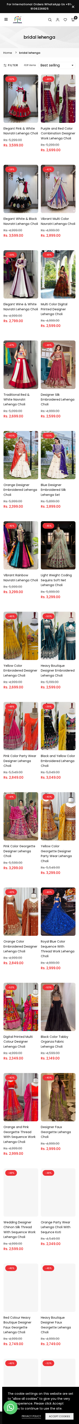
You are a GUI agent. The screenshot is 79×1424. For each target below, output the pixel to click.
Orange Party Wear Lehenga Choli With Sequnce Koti (55, 1227)
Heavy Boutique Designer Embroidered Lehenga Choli (58, 670)
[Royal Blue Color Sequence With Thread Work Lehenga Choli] (58, 911)
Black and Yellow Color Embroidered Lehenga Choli (58, 761)
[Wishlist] (65, 19)
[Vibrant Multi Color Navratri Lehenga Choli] (58, 189)
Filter (13, 65)
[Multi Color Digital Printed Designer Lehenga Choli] (58, 274)
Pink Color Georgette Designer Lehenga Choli (19, 851)
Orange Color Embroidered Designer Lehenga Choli (20, 946)
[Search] (50, 19)
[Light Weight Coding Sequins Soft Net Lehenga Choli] (58, 545)
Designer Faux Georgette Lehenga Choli (56, 1132)
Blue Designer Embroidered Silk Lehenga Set (53, 490)
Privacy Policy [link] (31, 1416)
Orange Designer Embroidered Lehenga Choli (20, 490)
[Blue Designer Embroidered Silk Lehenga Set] (58, 455)
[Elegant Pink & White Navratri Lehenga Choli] (21, 99)
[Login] (57, 19)
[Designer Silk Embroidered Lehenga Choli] (58, 364)
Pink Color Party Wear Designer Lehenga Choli (20, 761)
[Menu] (6, 19)
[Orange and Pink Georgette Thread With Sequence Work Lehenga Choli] (21, 1097)
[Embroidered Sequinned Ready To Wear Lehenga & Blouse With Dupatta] (58, 1383)
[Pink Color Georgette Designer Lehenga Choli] (21, 816)
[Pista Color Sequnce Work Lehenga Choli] (21, 1383)
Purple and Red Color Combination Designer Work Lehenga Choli (58, 133)
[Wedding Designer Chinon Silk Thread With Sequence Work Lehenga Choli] (21, 1192)
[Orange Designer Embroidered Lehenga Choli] (21, 455)
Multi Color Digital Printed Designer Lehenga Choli (54, 309)
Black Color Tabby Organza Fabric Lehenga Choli (54, 1042)
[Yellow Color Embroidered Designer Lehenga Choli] (21, 636)
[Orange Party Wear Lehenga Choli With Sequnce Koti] (58, 1192)
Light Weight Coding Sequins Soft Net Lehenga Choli (56, 580)
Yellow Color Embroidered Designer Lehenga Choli (20, 670)
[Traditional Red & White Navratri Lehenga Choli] (21, 364)
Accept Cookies (59, 1416)
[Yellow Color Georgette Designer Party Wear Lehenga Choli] (58, 816)
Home (7, 53)
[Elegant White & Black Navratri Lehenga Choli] (21, 189)
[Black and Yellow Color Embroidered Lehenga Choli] (58, 726)
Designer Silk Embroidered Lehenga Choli (57, 399)
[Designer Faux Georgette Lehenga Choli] (58, 1097)
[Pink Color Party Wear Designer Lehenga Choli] (21, 726)
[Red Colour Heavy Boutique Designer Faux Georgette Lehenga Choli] (21, 1288)
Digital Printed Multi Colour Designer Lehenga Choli (18, 1042)
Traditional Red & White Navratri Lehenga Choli (17, 399)
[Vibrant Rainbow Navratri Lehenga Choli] (21, 545)
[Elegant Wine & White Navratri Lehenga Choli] (21, 274)
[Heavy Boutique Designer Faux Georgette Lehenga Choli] (58, 1288)
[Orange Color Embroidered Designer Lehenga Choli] (21, 911)
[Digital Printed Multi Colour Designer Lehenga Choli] (21, 1007)
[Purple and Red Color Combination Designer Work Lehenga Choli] (58, 99)
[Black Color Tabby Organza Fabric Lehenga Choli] (58, 1007)
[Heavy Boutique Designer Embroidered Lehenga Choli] (58, 636)
